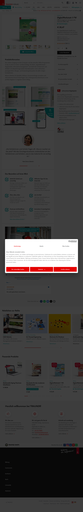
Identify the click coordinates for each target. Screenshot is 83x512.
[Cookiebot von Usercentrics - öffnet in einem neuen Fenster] (70, 241)
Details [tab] (41, 246)
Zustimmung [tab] (17, 246)
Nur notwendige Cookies (18, 269)
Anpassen (40, 269)
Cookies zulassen (65, 269)
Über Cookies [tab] (65, 246)
